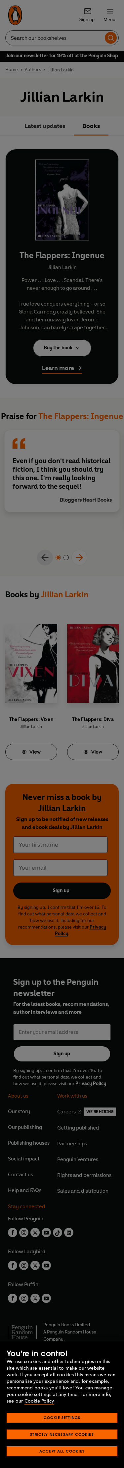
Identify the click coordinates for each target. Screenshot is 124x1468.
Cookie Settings (62, 1417)
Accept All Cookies (62, 1451)
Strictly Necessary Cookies (62, 1434)
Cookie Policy (39, 1401)
